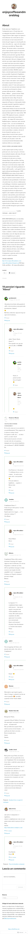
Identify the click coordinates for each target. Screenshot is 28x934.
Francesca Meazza (14, 418)
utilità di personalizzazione (10, 918)
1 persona (10, 830)
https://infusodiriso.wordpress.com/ (13, 827)
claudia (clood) (13, 749)
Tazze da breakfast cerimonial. (17, 864)
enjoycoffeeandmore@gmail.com (10, 263)
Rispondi (8, 320)
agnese (10, 641)
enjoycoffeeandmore (19, 395)
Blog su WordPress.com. (14, 929)
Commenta (20, 887)
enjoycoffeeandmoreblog (14, 13)
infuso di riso (12, 809)
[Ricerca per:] (10, 897)
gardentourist (12, 298)
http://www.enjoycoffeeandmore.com (11, 261)
